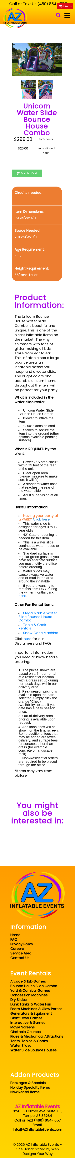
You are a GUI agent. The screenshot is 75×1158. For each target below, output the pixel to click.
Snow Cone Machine (40, 632)
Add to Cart (29, 173)
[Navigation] (67, 15)
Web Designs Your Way (40, 1151)
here (22, 595)
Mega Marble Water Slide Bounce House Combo (37, 617)
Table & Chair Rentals (32, 626)
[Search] (58, 15)
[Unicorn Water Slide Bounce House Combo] (28, 84)
